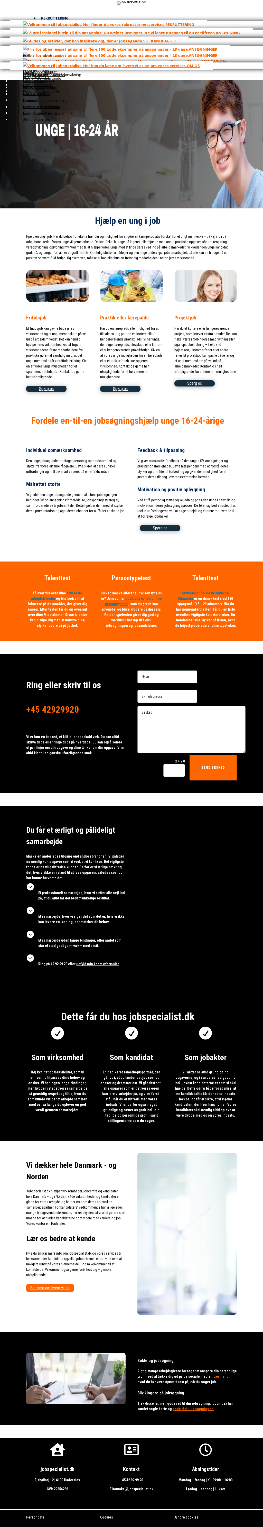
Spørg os (46, 388)
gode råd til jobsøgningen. (193, 1409)
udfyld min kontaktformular (97, 964)
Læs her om (222, 1376)
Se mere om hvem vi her (50, 1287)
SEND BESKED (213, 767)
